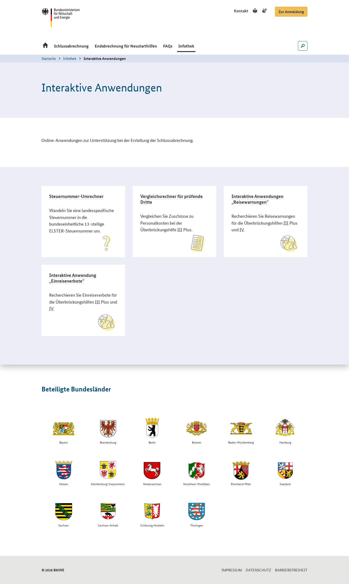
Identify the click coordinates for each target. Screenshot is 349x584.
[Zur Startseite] (45, 46)
